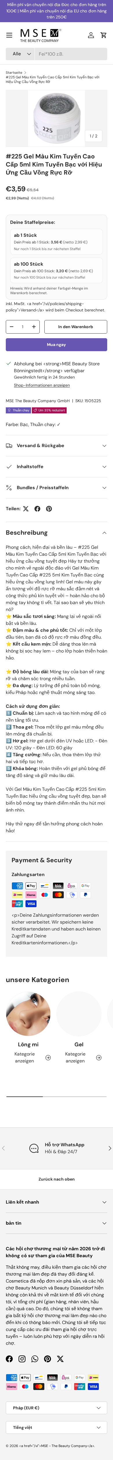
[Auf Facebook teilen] (37, 509)
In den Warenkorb (75, 326)
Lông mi (28, 1044)
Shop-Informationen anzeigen (42, 385)
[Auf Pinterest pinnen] (49, 509)
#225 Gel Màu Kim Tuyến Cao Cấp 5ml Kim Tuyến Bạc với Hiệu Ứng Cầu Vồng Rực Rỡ (52, 79)
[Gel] (79, 1014)
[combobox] (56, 54)
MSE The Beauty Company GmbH (38, 400)
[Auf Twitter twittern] (26, 509)
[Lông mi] (28, 1014)
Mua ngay (56, 344)
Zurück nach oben (57, 1179)
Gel (78, 1044)
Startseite (14, 72)
